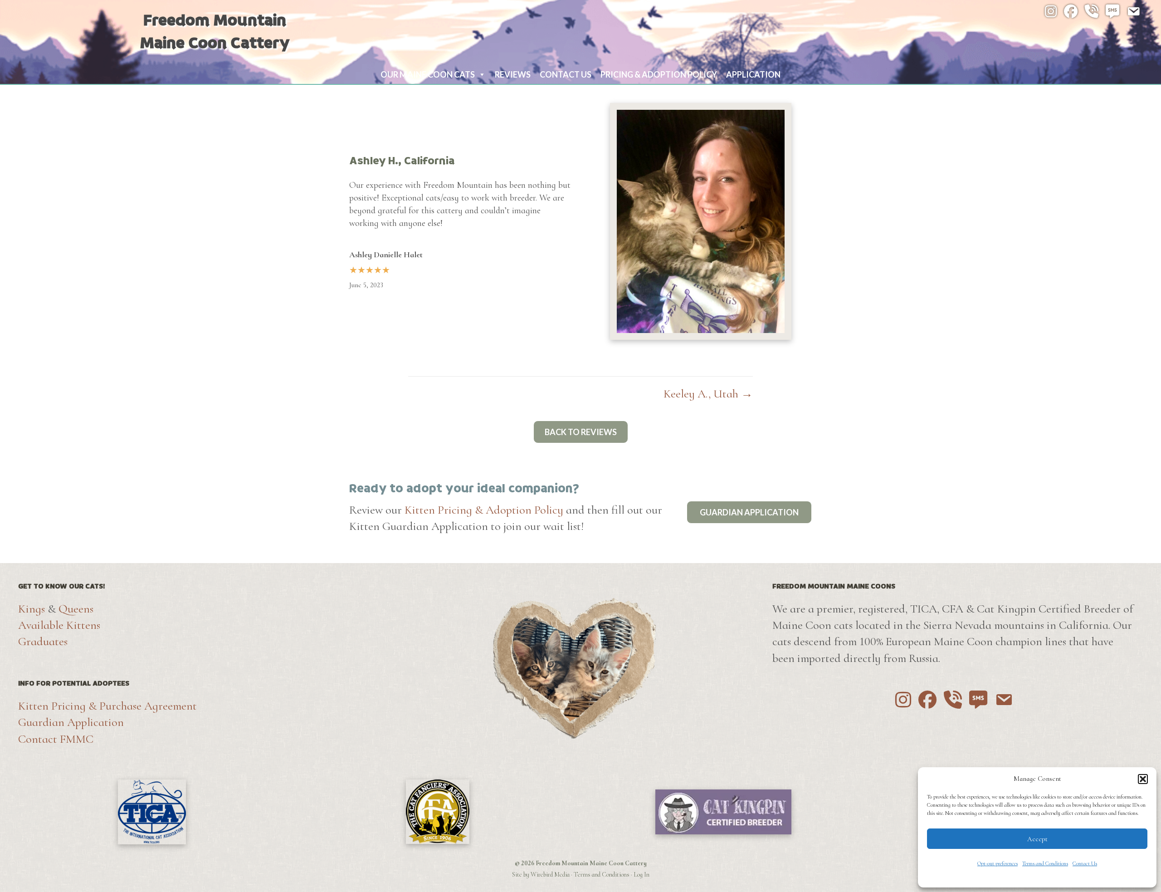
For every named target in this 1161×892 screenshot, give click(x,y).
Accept (1037, 839)
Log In (641, 874)
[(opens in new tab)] (152, 810)
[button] (1142, 779)
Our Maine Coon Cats (427, 74)
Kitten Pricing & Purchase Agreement (107, 706)
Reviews (513, 74)
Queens (76, 609)
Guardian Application (71, 722)
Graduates (43, 641)
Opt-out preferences (997, 863)
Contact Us (1085, 863)
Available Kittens (59, 625)
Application (753, 74)
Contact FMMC (55, 739)
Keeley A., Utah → (708, 394)
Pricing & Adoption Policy (658, 74)
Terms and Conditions (1045, 863)
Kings (31, 609)
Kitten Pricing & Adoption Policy (484, 510)
